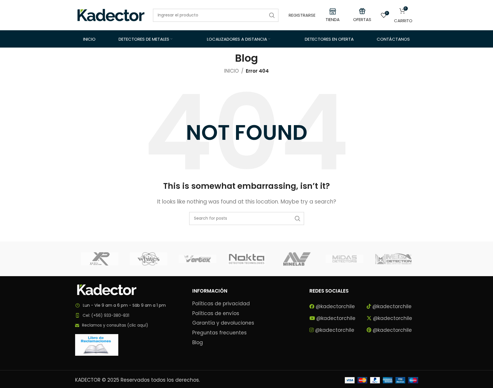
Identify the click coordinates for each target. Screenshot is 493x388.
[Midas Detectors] (344, 258)
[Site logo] (111, 14)
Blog (197, 342)
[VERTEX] (197, 258)
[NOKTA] (246, 258)
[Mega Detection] (393, 258)
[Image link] (106, 289)
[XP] (99, 258)
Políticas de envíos (215, 313)
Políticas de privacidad (221, 303)
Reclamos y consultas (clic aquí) (115, 325)
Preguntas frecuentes (219, 332)
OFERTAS (362, 19)
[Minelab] (295, 258)
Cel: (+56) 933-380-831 (106, 315)
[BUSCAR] (297, 218)
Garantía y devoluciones (223, 323)
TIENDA (333, 19)
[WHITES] (148, 258)
